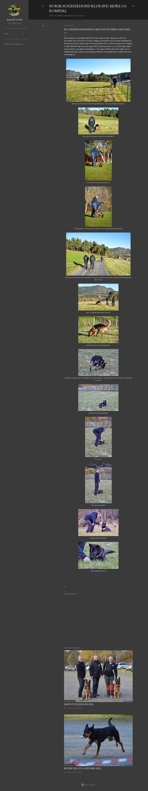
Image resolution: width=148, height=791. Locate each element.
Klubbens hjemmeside (64, 16)
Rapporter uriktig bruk (13, 44)
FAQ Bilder (79, 16)
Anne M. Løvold (14, 19)
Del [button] (43, 25)
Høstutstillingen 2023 (78, 704)
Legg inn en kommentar (74, 708)
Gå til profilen (14, 23)
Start (51, 16)
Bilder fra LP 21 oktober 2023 (82, 768)
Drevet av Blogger (90, 784)
